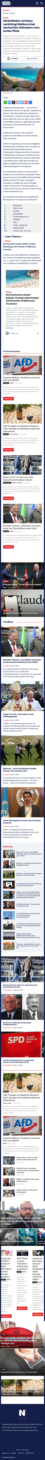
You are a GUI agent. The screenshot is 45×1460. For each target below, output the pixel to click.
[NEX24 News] (22, 1412)
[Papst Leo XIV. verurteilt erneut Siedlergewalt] (22, 696)
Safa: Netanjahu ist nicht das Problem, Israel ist (22, 821)
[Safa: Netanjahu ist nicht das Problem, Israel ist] (22, 802)
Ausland (6, 531)
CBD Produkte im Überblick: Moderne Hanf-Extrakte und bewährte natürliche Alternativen (21, 429)
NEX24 (15, 58)
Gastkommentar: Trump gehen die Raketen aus (28, 905)
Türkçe (3, 1279)
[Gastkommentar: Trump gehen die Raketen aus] (9, 905)
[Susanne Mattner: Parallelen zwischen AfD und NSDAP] (22, 365)
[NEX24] (9, 58)
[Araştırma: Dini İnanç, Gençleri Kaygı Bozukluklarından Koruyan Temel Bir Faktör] (38, 1253)
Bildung (4, 1334)
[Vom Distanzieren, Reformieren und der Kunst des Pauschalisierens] (9, 915)
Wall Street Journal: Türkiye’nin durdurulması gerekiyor (22, 1263)
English (6, 581)
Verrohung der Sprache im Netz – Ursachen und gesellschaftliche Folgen (29, 925)
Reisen (6, 10)
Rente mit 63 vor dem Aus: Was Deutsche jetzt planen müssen (18, 478)
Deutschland (7, 482)
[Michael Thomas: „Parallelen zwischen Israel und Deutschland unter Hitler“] (22, 513)
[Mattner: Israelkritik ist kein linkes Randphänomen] (9, 864)
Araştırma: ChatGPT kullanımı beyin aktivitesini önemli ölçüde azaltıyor (6, 1267)
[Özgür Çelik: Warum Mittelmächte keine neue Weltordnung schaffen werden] (9, 936)
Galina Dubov (14, 434)
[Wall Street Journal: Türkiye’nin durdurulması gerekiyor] (22, 1253)
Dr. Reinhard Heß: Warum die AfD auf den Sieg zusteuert (28, 885)
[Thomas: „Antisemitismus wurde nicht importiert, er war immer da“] (9, 946)
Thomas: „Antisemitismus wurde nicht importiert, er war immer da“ (28, 946)
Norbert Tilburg (17, 482)
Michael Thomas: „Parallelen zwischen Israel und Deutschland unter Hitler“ (22, 527)
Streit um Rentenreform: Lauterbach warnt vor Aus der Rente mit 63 (18, 1061)
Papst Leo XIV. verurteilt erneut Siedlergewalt (18, 715)
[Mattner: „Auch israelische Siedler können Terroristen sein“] (22, 750)
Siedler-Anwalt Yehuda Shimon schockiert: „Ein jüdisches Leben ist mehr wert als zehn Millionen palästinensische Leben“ (28, 894)
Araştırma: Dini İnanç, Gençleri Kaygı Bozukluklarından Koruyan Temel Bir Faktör (38, 1269)
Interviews (4, 1238)
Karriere (4, 1369)
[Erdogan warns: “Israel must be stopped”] (22, 575)
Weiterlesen (8, 398)
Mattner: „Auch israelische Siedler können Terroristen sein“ (20, 769)
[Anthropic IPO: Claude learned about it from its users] (22, 603)
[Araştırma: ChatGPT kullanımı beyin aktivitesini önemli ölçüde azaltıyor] (7, 1253)
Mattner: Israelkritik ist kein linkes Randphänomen (28, 864)
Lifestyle (6, 434)
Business (6, 610)
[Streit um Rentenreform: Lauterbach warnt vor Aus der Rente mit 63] (22, 1044)
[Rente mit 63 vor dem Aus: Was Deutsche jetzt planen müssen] (22, 465)
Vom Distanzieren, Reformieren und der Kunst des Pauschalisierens (28, 915)
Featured (6, 383)
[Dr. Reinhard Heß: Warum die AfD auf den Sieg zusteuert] (9, 885)
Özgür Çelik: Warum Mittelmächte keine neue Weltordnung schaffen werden (28, 936)
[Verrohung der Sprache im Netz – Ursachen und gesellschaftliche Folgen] (9, 925)
